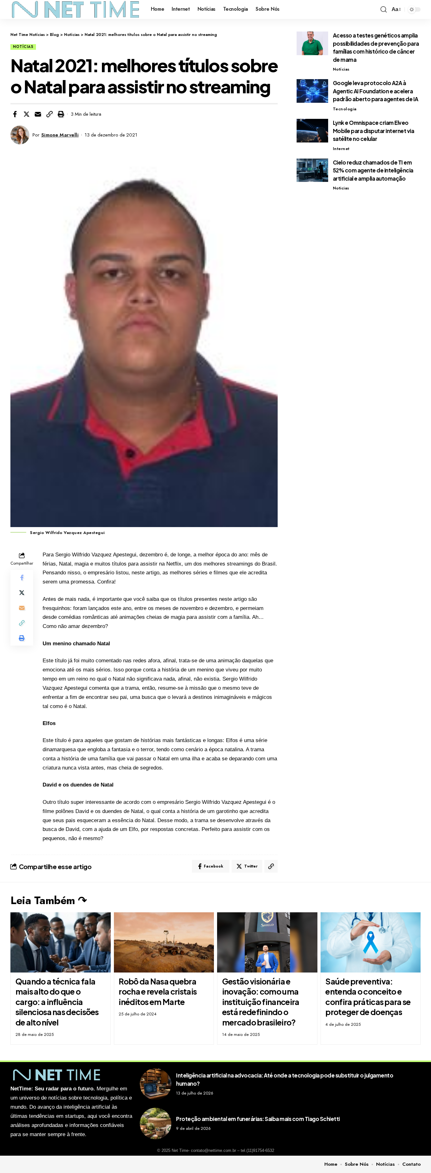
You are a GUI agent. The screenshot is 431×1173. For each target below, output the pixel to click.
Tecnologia (345, 109)
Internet (341, 148)
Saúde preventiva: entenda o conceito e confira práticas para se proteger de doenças (367, 996)
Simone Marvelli (60, 134)
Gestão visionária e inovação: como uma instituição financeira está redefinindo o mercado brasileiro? (260, 1001)
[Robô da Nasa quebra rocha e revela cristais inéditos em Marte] (164, 942)
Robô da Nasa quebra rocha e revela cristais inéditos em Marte (158, 991)
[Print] (60, 114)
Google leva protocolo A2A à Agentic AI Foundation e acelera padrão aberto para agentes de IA (375, 90)
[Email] (37, 114)
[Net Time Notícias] (75, 9)
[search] (384, 9)
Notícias (23, 46)
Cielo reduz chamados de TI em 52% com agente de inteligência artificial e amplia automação (373, 170)
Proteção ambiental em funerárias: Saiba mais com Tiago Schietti (258, 1118)
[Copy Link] (49, 114)
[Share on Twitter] (26, 114)
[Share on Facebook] (14, 114)
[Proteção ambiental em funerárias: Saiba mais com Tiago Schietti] (155, 1123)
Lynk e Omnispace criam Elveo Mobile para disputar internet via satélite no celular (373, 130)
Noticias (341, 188)
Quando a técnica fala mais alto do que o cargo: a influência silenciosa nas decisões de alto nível (57, 1001)
